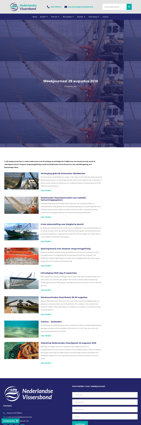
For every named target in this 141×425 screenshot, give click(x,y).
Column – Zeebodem (51, 321)
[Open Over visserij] (98, 16)
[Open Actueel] (47, 16)
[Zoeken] (129, 7)
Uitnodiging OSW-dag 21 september (59, 273)
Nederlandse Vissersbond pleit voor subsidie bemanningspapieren (63, 198)
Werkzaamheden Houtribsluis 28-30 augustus (64, 297)
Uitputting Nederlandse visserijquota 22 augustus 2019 (68, 343)
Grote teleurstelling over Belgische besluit (62, 224)
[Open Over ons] (58, 16)
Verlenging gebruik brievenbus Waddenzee (63, 173)
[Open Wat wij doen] (73, 16)
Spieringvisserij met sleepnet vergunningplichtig (66, 248)
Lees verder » (46, 190)
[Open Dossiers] (84, 16)
